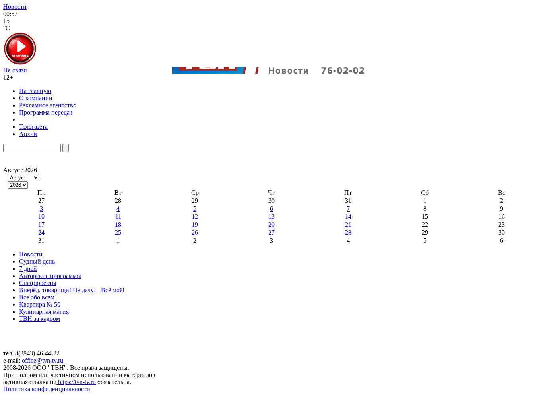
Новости (15, 6)
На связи (15, 70)
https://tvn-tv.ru (76, 382)
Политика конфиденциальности (46, 389)
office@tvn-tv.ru (42, 360)
